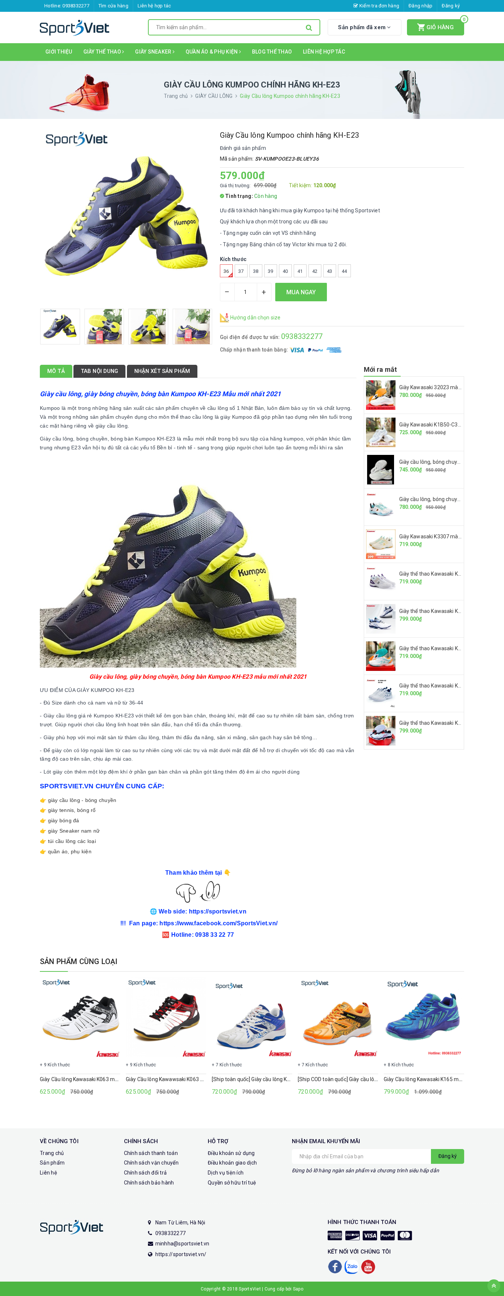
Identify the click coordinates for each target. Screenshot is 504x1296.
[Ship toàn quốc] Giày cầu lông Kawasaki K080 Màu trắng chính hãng (292, 1079)
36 (226, 271)
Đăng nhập (420, 5)
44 (344, 271)
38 (256, 271)
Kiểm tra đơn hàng (378, 5)
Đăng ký (451, 5)
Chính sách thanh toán (151, 1153)
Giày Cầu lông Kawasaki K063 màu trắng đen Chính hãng (106, 1079)
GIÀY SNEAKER (153, 52)
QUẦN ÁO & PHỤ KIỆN (212, 52)
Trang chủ (52, 1153)
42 (315, 271)
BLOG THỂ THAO (272, 52)
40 (285, 271)
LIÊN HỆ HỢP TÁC (324, 52)
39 (270, 271)
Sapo (298, 1289)
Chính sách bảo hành (149, 1183)
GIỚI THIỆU (58, 52)
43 (329, 271)
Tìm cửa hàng (113, 5)
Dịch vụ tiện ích (226, 1173)
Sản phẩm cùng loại (79, 961)
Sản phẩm (52, 1163)
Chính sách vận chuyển (151, 1163)
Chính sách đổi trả (145, 1173)
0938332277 (75, 5)
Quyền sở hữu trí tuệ (232, 1183)
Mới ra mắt (380, 369)
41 (300, 271)
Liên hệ (48, 1173)
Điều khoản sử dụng (231, 1153)
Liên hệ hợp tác (154, 5)
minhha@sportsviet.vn (182, 1244)
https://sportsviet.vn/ (181, 1254)
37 (241, 271)
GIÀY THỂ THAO (102, 52)
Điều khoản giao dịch (232, 1163)
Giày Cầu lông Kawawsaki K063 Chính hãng (176, 1079)
